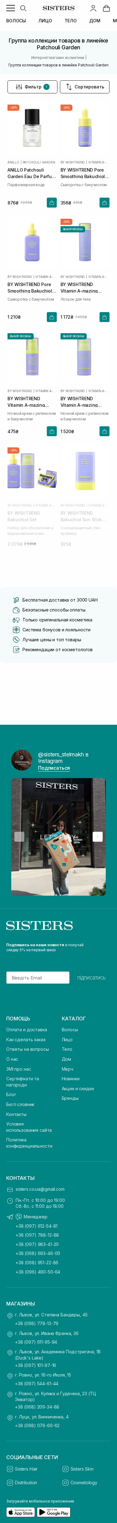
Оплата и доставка (26, 1029)
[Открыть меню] (10, 8)
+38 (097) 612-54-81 (36, 1226)
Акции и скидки (78, 1088)
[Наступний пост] (98, 837)
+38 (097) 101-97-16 (35, 1365)
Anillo (13, 162)
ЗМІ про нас (18, 1069)
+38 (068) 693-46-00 (38, 1253)
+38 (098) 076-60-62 (37, 1425)
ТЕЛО (71, 20)
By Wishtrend (73, 162)
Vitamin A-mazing (99, 162)
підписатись (91, 977)
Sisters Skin (82, 1468)
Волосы (70, 1029)
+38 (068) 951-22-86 (37, 1262)
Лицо (67, 1039)
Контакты (16, 1114)
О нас (12, 1059)
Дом (66, 1059)
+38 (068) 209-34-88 (37, 1406)
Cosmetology (84, 1482)
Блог (11, 1094)
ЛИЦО (45, 20)
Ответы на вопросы (27, 1049)
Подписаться (54, 768)
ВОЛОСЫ (16, 20)
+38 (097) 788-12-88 (37, 1235)
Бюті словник (20, 1104)
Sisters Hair (26, 1468)
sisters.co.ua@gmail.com (40, 1189)
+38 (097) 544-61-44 (36, 1383)
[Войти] (93, 8)
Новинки (71, 1078)
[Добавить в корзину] (52, 203)
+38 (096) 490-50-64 (38, 1271)
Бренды (70, 1098)
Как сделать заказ (26, 1039)
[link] (106, 8)
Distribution (26, 1482)
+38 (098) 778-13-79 (36, 1323)
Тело (67, 1049)
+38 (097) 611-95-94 (36, 1342)
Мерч (67, 1069)
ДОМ (94, 20)
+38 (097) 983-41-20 (37, 1244)
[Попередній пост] (19, 837)
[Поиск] (23, 8)
